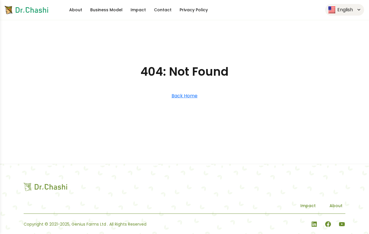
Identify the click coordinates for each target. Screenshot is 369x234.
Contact (163, 10)
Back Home (184, 95)
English (344, 9)
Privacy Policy (194, 10)
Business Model (106, 10)
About (75, 10)
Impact (138, 10)
